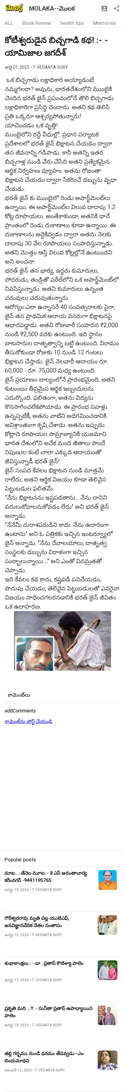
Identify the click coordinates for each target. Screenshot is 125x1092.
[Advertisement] (62, 787)
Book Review (36, 23)
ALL (9, 23)
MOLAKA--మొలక (52, 8)
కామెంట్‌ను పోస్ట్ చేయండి (28, 721)
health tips (72, 23)
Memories (104, 23)
